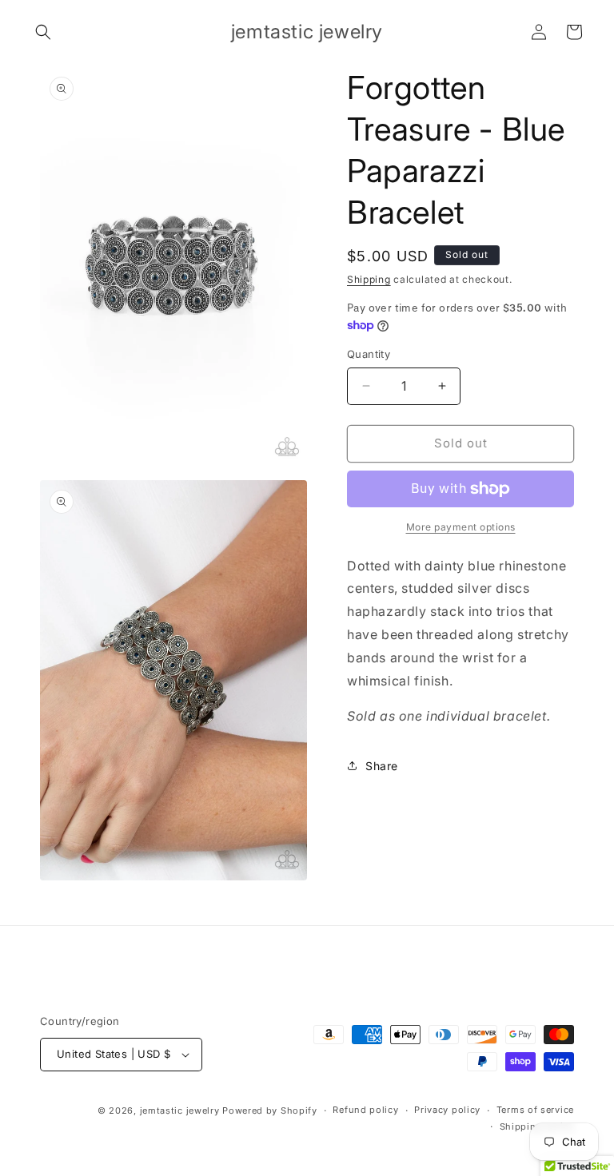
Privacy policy (447, 1109)
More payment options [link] (461, 527)
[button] (43, 32)
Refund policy (365, 1109)
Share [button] (381, 766)
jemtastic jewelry (180, 1110)
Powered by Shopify (269, 1110)
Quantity (368, 354)
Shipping (369, 279)
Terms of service (535, 1109)
